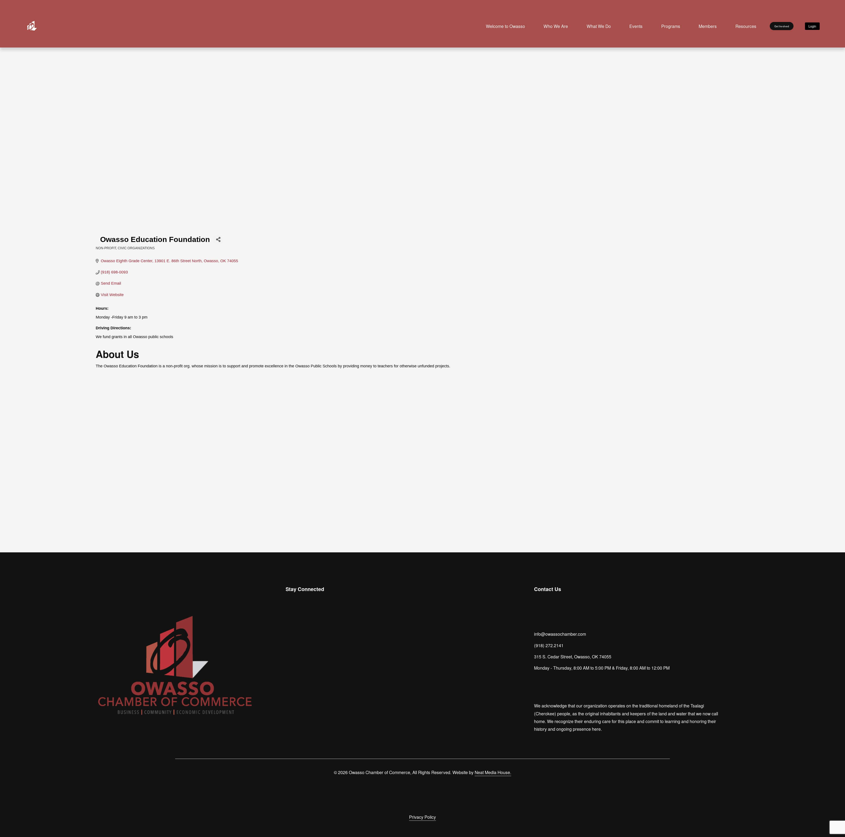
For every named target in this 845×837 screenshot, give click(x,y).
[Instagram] (290, 634)
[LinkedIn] (310, 634)
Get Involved (781, 26)
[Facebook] (300, 634)
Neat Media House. (493, 772)
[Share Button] (218, 239)
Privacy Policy (422, 817)
